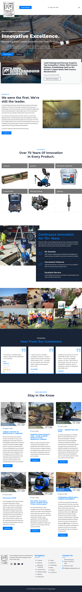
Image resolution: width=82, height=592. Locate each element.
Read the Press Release (52, 78)
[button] (79, 7)
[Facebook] (15, 564)
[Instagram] (11, 564)
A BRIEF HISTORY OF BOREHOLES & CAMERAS (13, 432)
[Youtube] (18, 564)
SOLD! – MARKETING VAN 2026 (68, 430)
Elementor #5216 (9, 498)
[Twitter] (22, 564)
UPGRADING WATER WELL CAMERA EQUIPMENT (68, 498)
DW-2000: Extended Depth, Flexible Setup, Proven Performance (39, 502)
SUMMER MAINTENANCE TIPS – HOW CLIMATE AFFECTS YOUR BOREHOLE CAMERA (40, 437)
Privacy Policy (51, 588)
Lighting (60, 191)
